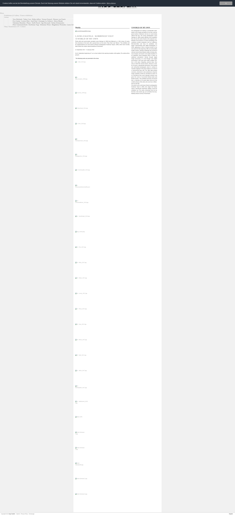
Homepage (31, 514)
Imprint (18, 514)
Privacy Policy (24, 514)
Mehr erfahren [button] (111, 3)
